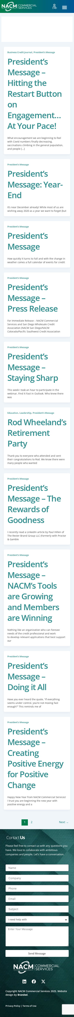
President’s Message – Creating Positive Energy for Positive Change (35, 758)
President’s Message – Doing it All (27, 676)
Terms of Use (29, 1005)
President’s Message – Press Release (32, 297)
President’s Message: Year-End (34, 184)
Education (12, 412)
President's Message (44, 52)
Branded (23, 994)
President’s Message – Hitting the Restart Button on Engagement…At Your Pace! (34, 93)
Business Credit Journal (19, 52)
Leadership (25, 412)
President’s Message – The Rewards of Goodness (34, 503)
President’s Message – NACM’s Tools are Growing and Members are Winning (33, 590)
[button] (64, 7)
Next (64, 822)
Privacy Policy (13, 1005)
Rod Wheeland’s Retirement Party (36, 432)
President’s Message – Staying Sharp (32, 367)
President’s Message (27, 241)
